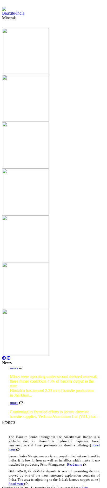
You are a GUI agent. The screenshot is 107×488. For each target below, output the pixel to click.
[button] (4, 358)
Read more (74, 464)
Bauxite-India (13, 13)
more (14, 401)
